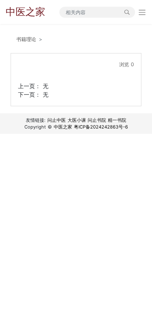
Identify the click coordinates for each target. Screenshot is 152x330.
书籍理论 (26, 39)
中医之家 (25, 11)
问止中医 (56, 120)
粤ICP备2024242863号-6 (101, 127)
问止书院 (97, 120)
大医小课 (77, 120)
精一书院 (117, 120)
